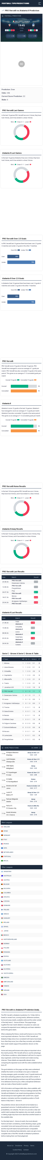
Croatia (7, 897)
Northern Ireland (10, 939)
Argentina (7, 871)
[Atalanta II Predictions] (33, 25)
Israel (6, 926)
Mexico (6, 935)
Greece (6, 914)
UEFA (5, 848)
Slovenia (7, 969)
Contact (26, 1150)
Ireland (6, 922)
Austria (7, 880)
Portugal (7, 856)
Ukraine (6, 990)
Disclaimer (18, 1145)
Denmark (7, 905)
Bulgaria (7, 888)
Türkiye (6, 986)
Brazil (6, 861)
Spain (6, 831)
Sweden (6, 977)
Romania (7, 952)
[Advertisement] (21, 63)
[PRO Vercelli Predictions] (9, 25)
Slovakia (7, 965)
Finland (6, 909)
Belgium (6, 884)
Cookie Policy (17, 1150)
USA (5, 994)
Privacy (26, 1145)
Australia (7, 876)
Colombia (7, 893)
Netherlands (8, 852)
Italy (5, 839)
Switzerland (8, 982)
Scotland (7, 960)
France (6, 844)
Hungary (7, 918)
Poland (6, 948)
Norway (6, 943)
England (7, 827)
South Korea (8, 973)
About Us (10, 1145)
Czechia (7, 901)
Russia (6, 956)
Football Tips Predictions (15, 3)
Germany (7, 835)
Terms (32, 1145)
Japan (6, 931)
